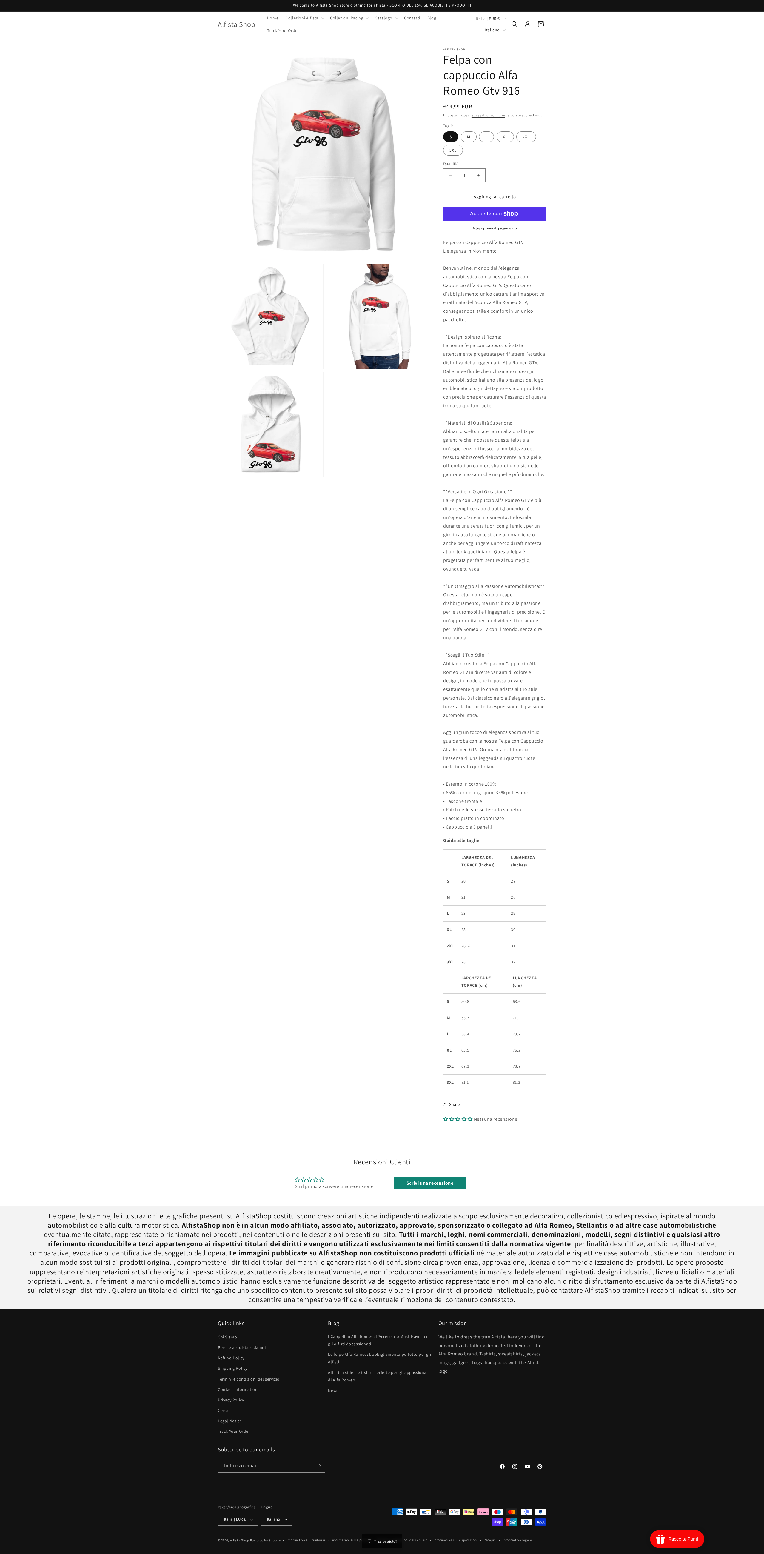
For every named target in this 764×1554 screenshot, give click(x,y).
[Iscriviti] (318, 1466)
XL (505, 136)
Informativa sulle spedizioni (456, 1540)
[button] (304, 18)
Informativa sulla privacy (351, 1540)
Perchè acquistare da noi (242, 1347)
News (333, 1390)
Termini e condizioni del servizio (249, 1379)
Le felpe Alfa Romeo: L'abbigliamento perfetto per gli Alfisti (379, 1358)
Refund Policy (231, 1358)
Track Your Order (234, 1431)
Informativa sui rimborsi (305, 1540)
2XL (526, 136)
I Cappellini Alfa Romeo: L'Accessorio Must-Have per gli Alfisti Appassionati (378, 1340)
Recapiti (490, 1540)
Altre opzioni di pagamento (495, 228)
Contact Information (238, 1389)
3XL (453, 150)
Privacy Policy (231, 1400)
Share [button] (454, 1104)
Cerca (223, 1410)
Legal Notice (230, 1421)
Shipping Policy (232, 1368)
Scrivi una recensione (430, 1183)
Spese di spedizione (488, 115)
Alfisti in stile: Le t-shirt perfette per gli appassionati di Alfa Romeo (378, 1376)
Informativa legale (517, 1540)
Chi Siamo (227, 1337)
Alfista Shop (239, 1540)
